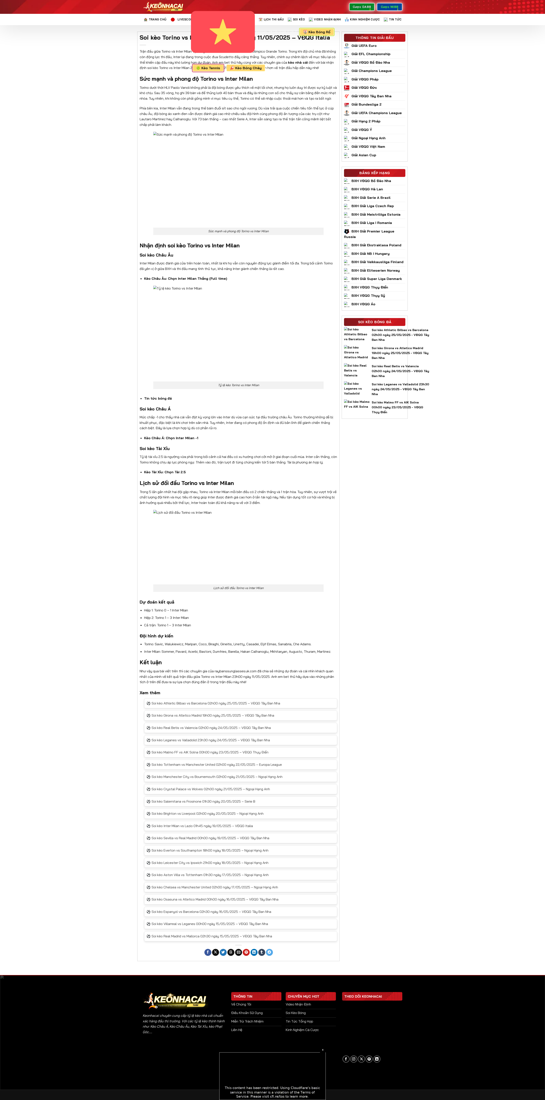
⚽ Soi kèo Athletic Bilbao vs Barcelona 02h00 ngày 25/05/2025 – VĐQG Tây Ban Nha (213, 703)
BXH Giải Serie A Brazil (371, 197)
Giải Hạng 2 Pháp (365, 121)
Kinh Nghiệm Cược (365, 19)
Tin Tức (395, 19)
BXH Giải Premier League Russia (369, 234)
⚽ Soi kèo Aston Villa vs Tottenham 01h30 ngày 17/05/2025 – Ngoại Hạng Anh (207, 875)
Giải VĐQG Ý (361, 130)
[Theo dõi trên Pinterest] (369, 1059)
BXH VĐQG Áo (363, 304)
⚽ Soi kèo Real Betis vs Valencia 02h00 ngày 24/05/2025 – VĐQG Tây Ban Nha (208, 728)
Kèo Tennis (210, 68)
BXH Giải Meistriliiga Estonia (375, 214)
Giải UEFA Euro (364, 45)
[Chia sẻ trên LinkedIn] (254, 952)
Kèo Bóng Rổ (320, 32)
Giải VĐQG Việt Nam (368, 146)
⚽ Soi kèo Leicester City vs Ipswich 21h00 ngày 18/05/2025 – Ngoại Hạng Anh (207, 862)
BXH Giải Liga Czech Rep (372, 206)
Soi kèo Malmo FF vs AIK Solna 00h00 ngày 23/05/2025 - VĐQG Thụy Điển (397, 407)
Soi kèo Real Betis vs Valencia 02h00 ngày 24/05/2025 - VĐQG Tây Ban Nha (400, 371)
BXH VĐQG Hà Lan (367, 189)
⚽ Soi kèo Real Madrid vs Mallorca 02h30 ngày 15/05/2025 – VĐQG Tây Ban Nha (209, 936)
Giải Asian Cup (363, 155)
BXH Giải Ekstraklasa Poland (376, 245)
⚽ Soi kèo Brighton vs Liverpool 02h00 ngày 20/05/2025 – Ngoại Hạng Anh (205, 813)
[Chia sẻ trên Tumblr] (261, 952)
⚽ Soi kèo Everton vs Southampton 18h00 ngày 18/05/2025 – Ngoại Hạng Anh (207, 850)
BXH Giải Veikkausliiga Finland (377, 262)
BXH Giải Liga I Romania (371, 223)
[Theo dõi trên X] (361, 1059)
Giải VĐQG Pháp (365, 79)
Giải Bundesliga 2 (366, 104)
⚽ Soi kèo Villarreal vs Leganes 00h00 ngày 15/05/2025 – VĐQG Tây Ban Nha (207, 924)
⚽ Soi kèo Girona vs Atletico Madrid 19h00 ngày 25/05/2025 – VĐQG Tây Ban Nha (210, 715)
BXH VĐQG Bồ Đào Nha (371, 181)
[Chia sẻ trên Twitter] (223, 952)
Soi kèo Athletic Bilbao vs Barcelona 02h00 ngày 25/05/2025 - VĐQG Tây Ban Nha (400, 335)
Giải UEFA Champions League (376, 113)
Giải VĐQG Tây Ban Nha (371, 96)
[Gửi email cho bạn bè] (238, 952)
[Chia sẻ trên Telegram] (269, 952)
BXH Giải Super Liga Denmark (376, 279)
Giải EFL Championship (370, 54)
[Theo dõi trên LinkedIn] (376, 1059)
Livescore (186, 19)
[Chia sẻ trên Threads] (230, 952)
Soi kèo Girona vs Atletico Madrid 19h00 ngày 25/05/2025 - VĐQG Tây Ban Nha (400, 353)
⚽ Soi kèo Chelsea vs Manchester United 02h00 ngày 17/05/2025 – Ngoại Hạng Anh (212, 887)
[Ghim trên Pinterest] (246, 952)
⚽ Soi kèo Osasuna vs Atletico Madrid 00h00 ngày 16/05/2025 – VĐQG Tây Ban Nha (212, 899)
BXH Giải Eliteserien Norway (375, 270)
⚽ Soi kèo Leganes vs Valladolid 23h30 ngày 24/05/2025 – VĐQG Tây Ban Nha (208, 740)
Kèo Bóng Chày (248, 68)
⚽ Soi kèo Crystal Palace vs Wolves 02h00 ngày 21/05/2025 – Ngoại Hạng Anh (208, 789)
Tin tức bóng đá (158, 398)
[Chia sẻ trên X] (215, 952)
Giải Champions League (371, 71)
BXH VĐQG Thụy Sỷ (368, 295)
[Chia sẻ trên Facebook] (207, 952)
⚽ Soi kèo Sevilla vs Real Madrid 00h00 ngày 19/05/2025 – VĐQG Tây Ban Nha (207, 838)
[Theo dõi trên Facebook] (346, 1059)
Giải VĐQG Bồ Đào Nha (370, 62)
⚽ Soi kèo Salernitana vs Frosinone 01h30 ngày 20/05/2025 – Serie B (200, 801)
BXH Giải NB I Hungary (370, 253)
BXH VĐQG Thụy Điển (369, 287)
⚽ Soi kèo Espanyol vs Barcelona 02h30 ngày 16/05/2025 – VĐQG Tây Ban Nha (208, 911)
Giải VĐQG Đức (364, 87)
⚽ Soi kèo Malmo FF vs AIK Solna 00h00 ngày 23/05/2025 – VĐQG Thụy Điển (207, 752)
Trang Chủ (157, 19)
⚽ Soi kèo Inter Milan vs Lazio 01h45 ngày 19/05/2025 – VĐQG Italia (199, 826)
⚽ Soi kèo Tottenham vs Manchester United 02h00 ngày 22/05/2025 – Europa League (214, 764)
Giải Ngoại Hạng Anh (368, 138)
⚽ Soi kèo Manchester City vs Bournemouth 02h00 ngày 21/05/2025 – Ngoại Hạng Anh (214, 776)
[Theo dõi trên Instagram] (353, 1059)
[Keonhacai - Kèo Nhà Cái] (164, 7)
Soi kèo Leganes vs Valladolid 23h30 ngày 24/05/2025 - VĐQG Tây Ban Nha (400, 389)
